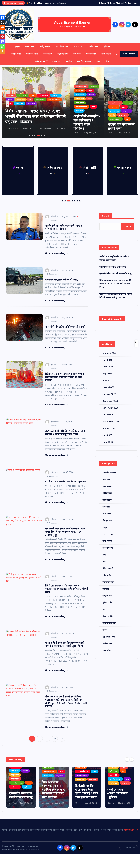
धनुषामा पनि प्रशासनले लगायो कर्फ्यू (61, 279)
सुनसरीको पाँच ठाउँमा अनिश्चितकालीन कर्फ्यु (65, 326)
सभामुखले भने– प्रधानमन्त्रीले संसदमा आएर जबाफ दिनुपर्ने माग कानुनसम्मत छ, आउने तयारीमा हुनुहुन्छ (65, 532)
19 (55, 738)
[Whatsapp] (2, 46)
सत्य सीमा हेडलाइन (84, 61)
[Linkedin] (2, 32)
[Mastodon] (2, 41)
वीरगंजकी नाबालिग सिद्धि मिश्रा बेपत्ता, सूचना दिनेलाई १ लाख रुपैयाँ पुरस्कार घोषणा (34, 116)
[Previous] (127, 759)
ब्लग (41, 92)
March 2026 (108, 387)
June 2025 (108, 442)
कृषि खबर (107, 46)
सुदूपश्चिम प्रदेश (56, 100)
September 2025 (111, 421)
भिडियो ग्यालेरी (91, 54)
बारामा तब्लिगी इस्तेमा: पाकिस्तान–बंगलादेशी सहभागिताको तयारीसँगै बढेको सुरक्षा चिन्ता (64, 644)
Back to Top (130, 848)
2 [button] (31, 135)
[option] (36, 102)
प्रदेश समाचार (40, 61)
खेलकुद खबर (16, 54)
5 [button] (39, 135)
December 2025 (110, 401)
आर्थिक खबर (93, 46)
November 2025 (110, 408)
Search (106, 216)
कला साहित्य (47, 54)
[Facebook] (2, 17)
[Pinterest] (2, 36)
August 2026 (109, 353)
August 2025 (109, 428)
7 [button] (79, 200)
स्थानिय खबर (30, 46)
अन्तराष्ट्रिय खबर (62, 46)
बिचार (108, 61)
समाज (98, 61)
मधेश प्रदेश (11, 96)
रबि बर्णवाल (14, 129)
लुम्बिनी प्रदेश (59, 96)
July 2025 (107, 435)
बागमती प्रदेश (23, 92)
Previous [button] (7, 104)
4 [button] (36, 135)
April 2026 (108, 380)
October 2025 (110, 414)
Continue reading (55, 253)
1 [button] (29, 135)
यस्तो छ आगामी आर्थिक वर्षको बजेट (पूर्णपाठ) (65, 481)
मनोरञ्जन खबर (32, 54)
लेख (9, 100)
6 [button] (44, 135)
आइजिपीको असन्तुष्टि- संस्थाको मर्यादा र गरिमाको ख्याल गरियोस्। (63, 227)
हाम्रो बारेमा (56, 61)
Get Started (129, 54)
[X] (2, 22)
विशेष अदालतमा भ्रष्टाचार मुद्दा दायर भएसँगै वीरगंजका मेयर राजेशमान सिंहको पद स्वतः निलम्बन (64, 377)
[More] (2, 51)
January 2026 (109, 394)
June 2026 (108, 367)
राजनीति (68, 61)
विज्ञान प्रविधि (63, 54)
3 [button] (34, 135)
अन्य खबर (77, 54)
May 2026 (107, 373)
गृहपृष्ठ (17, 46)
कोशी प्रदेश (107, 513)
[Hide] (1, 56)
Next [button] (64, 104)
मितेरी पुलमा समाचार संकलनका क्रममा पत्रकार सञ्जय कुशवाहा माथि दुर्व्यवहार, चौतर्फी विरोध (66, 589)
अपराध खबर (78, 46)
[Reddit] (2, 27)
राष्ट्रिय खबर (45, 46)
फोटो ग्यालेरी (106, 54)
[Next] (132, 759)
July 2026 (107, 360)
